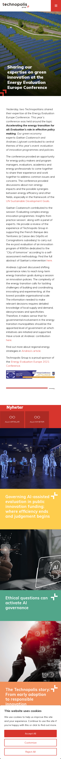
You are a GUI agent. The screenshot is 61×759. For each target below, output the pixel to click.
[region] (30, 732)
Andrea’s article (31, 351)
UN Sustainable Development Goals (27, 201)
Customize (31, 742)
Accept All (30, 733)
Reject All (30, 751)
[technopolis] (16, 7)
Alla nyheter (37, 422)
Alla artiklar (12, 422)
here (49, 260)
